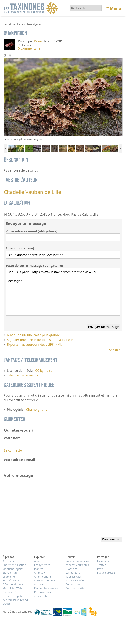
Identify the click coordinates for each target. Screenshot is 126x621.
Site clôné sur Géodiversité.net (13, 582)
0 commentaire (29, 48)
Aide (37, 561)
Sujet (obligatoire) (20, 248)
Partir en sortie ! (76, 588)
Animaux (39, 572)
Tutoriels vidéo (75, 580)
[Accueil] (31, 8)
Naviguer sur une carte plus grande (33, 335)
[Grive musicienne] (29, 148)
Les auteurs (73, 572)
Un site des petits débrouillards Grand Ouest (15, 600)
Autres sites (73, 584)
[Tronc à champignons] (63, 148)
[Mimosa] (20, 148)
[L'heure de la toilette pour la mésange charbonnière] (46, 148)
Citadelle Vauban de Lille (32, 192)
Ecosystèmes (42, 565)
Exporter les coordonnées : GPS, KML (34, 344)
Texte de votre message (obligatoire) (34, 265)
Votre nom (12, 438)
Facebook (103, 561)
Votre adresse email (19, 459)
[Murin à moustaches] (37, 148)
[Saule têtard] (12, 148)
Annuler (114, 350)
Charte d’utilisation (14, 565)
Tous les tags (74, 576)
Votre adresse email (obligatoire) (31, 231)
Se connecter (13, 450)
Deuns (38, 41)
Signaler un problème (10, 574)
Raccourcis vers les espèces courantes (77, 563)
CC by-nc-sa (43, 370)
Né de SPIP (9, 592)
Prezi (100, 569)
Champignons (36, 409)
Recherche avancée (46, 588)
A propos (8, 561)
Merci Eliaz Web (12, 588)
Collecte (18, 24)
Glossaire (71, 569)
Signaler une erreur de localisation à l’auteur (40, 340)
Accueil (8, 24)
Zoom (5, 56)
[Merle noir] (54, 148)
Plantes (38, 569)
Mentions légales (13, 569)
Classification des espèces (45, 582)
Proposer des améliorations (42, 594)
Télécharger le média (10, 56)
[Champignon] (71, 148)
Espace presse (106, 572)
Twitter (101, 565)
